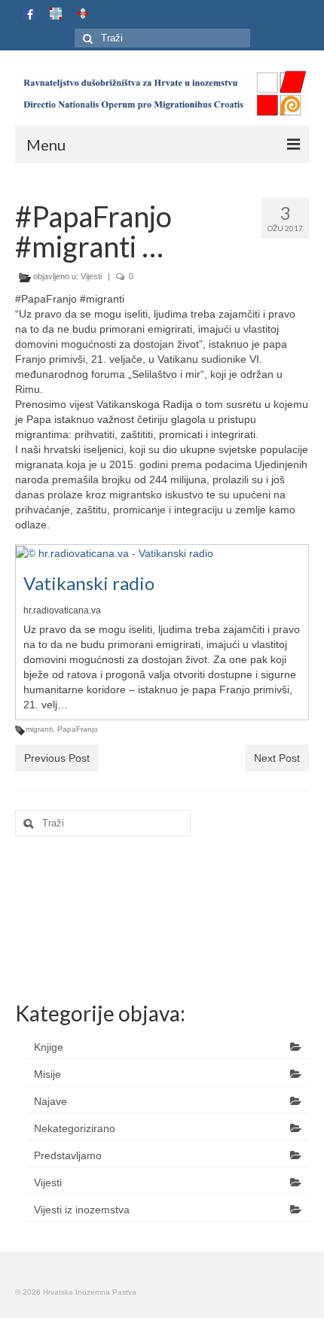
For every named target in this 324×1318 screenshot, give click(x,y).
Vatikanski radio (88, 583)
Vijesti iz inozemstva (82, 1210)
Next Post (277, 758)
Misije (47, 1074)
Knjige (48, 1047)
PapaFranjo (77, 729)
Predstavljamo (68, 1155)
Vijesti (91, 276)
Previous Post (57, 758)
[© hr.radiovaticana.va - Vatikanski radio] (114, 552)
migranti (39, 729)
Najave (50, 1101)
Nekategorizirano (74, 1128)
